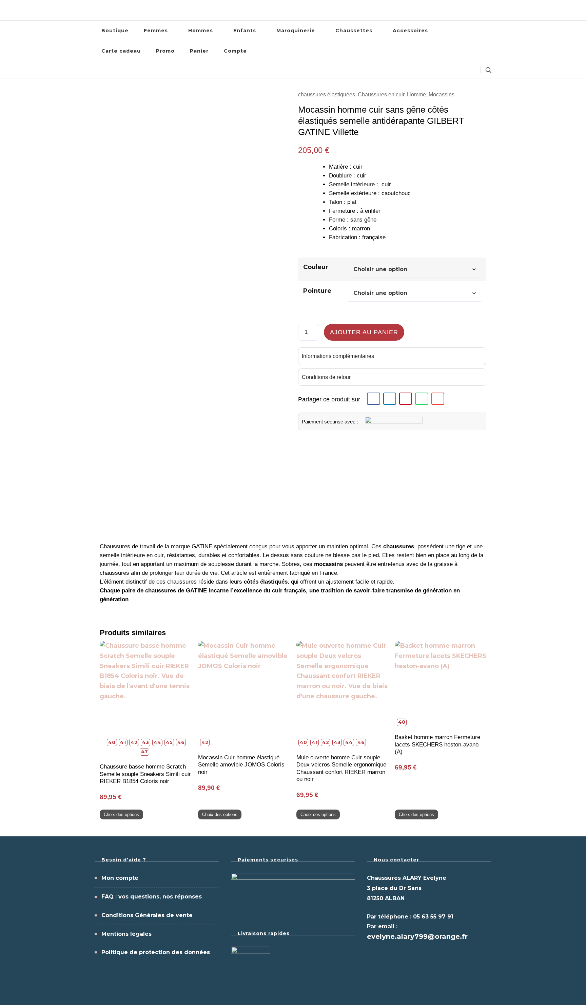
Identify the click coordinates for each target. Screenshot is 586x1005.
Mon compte (119, 878)
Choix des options (121, 814)
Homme (416, 94)
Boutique (115, 30)
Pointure (317, 291)
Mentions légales (126, 934)
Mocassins (441, 94)
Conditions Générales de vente (147, 915)
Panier (199, 51)
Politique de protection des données (155, 952)
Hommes (200, 30)
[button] (373, 399)
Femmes (156, 30)
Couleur (315, 267)
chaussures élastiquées (326, 94)
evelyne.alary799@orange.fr (417, 936)
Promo (165, 51)
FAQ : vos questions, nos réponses (151, 896)
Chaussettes (353, 30)
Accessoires (410, 30)
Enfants (244, 30)
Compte (235, 51)
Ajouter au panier (364, 332)
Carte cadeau (121, 51)
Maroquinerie (295, 30)
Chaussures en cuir (381, 94)
